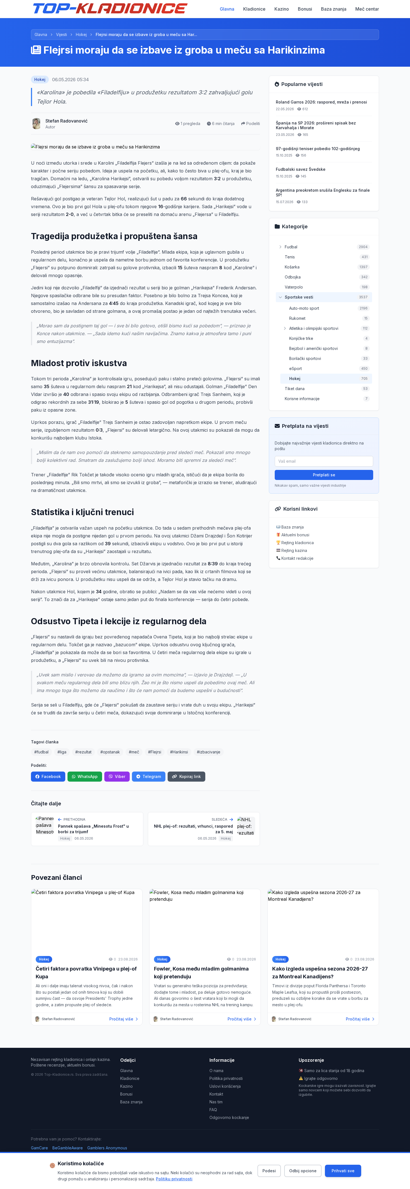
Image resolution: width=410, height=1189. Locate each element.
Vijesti (61, 34)
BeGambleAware (67, 1147)
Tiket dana (295, 388)
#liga (61, 752)
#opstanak (110, 752)
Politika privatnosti (226, 1078)
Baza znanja (333, 9)
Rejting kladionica (297, 542)
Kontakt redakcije (296, 558)
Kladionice (254, 9)
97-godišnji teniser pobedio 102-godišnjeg (318, 148)
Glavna (227, 9)
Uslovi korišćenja (225, 1086)
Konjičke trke (301, 338)
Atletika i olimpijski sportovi (313, 328)
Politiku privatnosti (174, 1178)
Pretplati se (324, 474)
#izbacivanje (208, 752)
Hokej (81, 34)
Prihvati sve (343, 1170)
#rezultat (83, 752)
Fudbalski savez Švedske (300, 169)
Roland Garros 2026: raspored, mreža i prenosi (321, 102)
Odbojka (293, 277)
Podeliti (253, 123)
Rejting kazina (293, 550)
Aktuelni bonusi (294, 534)
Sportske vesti (299, 297)
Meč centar (367, 9)
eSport (295, 368)
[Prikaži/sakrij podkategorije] (280, 247)
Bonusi (305, 9)
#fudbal (41, 752)
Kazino (281, 9)
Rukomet (297, 318)
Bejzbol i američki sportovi (313, 348)
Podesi (269, 1170)
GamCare (39, 1147)
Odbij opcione (303, 1170)
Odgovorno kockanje (229, 1117)
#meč (134, 752)
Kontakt (216, 1094)
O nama (216, 1070)
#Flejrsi (154, 752)
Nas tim (216, 1101)
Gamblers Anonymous (107, 1147)
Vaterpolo (294, 287)
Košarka (292, 267)
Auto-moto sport (304, 308)
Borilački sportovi (305, 358)
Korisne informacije (302, 398)
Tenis (290, 256)
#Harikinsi (179, 752)
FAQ (213, 1109)
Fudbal (291, 246)
